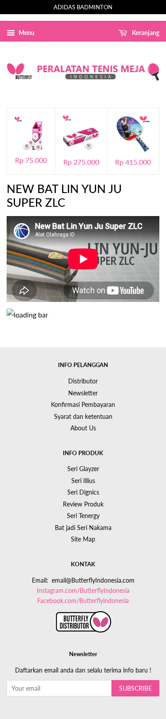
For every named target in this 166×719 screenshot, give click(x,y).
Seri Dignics (83, 492)
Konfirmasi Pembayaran (83, 404)
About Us (83, 428)
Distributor (83, 381)
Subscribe (135, 688)
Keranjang (145, 32)
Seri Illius (83, 480)
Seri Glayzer (83, 468)
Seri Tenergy (83, 515)
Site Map (83, 539)
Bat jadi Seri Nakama (83, 527)
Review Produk (83, 504)
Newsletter (83, 393)
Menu (26, 32)
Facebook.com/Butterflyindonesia (83, 600)
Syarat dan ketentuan (83, 416)
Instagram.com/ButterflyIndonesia (83, 590)
